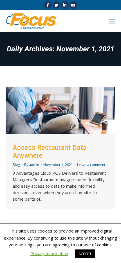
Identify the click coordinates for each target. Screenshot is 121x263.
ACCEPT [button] (85, 253)
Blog (16, 164)
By (31, 164)
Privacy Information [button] (49, 253)
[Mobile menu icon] (111, 21)
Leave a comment (91, 164)
